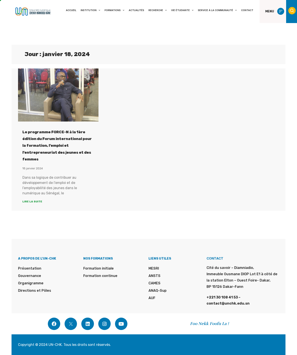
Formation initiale (98, 268)
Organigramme (30, 283)
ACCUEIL (71, 10)
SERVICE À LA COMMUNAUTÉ (215, 10)
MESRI (153, 268)
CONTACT (247, 10)
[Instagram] (104, 324)
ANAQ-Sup (157, 290)
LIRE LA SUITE (32, 201)
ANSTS (154, 276)
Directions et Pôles (34, 290)
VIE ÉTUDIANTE (180, 10)
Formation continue (100, 276)
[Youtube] (121, 324)
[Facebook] (54, 324)
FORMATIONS (113, 10)
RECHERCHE (155, 10)
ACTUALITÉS (136, 10)
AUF (151, 298)
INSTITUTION (89, 10)
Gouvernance (29, 276)
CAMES (154, 283)
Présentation (29, 268)
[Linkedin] (87, 324)
